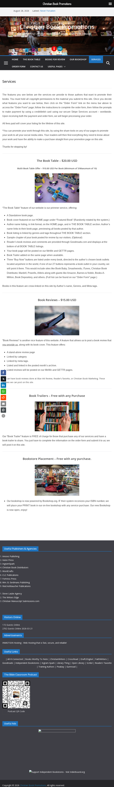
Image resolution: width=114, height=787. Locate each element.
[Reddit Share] (3, 397)
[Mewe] (59, 48)
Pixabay (61, 666)
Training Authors (46, 666)
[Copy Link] (3, 410)
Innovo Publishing (10, 556)
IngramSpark (8, 563)
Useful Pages (55, 66)
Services (96, 59)
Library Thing (63, 663)
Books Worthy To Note (36, 659)
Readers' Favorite (103, 663)
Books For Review (55, 59)
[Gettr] (54, 48)
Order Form (18, 66)
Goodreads (8, 663)
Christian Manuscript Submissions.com (20, 601)
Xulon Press (8, 560)
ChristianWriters (58, 659)
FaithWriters (101, 659)
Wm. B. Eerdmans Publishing (16, 582)
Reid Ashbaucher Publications (16, 586)
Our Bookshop (78, 59)
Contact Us (36, 66)
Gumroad (71, 666)
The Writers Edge (10, 597)
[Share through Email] (3, 403)
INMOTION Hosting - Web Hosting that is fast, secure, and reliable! (34, 642)
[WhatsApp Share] (3, 391)
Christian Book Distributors (15, 567)
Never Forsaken (47, 10)
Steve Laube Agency (12, 593)
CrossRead (73, 659)
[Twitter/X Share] (3, 379)
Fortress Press (9, 578)
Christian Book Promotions (57, 27)
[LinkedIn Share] (3, 385)
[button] (64, 67)
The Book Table (31, 59)
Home (15, 59)
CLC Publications (10, 575)
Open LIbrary (78, 663)
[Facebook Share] (3, 372)
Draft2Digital (86, 659)
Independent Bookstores (27, 663)
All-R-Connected (15, 659)
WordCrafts (7, 571)
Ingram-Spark (48, 663)
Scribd (90, 663)
